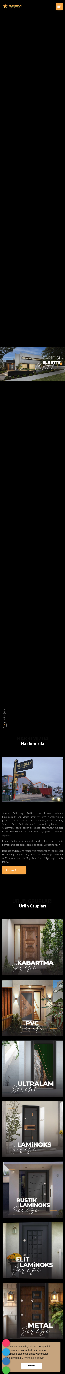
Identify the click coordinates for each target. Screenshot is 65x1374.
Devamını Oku (12, 870)
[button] (61, 364)
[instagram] (6, 1343)
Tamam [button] (31, 1365)
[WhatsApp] (6, 1370)
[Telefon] (6, 1361)
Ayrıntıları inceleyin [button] (34, 1358)
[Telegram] (6, 1352)
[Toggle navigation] (59, 6)
